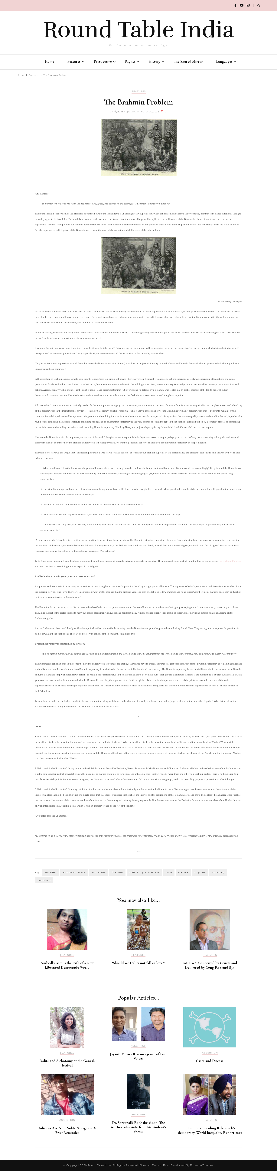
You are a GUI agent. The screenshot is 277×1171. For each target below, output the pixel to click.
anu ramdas (98, 872)
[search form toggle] (258, 5)
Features (73, 61)
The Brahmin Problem (229, 560)
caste (169, 872)
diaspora (183, 872)
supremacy (218, 872)
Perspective (103, 61)
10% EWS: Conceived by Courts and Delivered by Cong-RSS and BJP (210, 965)
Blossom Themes (201, 1165)
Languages (224, 61)
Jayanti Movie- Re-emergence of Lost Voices (138, 1056)
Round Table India (138, 30)
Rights (130, 61)
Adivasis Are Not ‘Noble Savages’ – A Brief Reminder (67, 1130)
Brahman (117, 872)
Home (49, 61)
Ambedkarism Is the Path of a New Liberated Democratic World (67, 965)
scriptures (200, 872)
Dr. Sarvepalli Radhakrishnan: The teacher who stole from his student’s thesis (138, 1127)
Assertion (138, 1045)
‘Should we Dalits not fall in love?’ (138, 963)
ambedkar (50, 872)
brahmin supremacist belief (144, 872)
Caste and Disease (209, 1061)
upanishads (44, 880)
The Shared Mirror (188, 61)
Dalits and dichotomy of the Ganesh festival (67, 1063)
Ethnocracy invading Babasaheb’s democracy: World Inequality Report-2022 (210, 1130)
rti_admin (119, 111)
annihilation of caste (74, 872)
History (154, 61)
